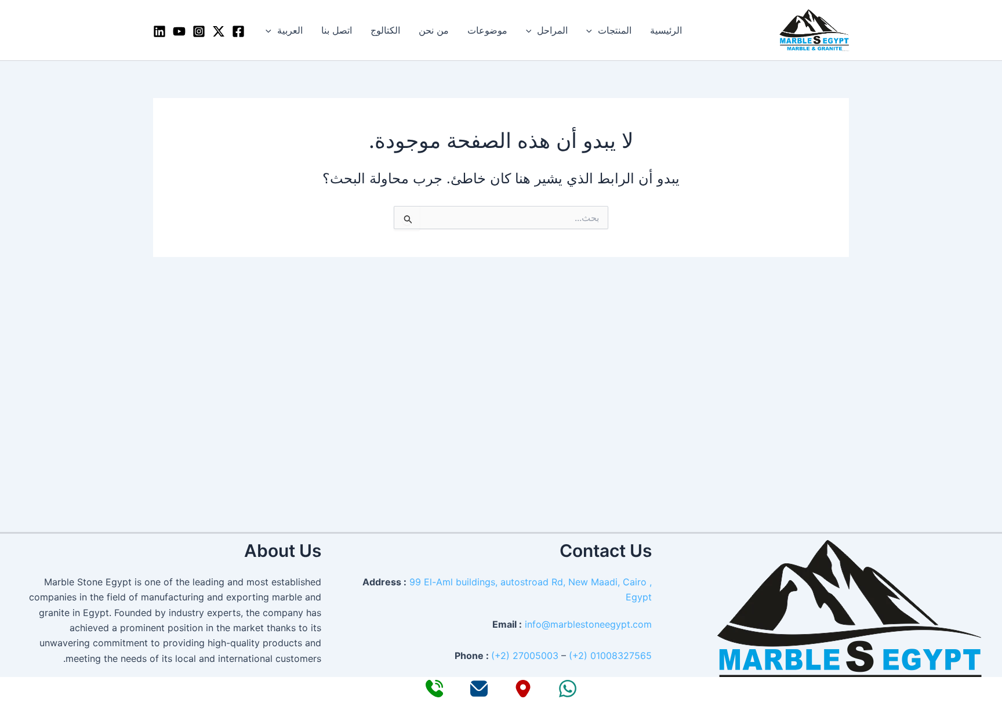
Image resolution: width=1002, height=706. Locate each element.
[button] (592, 30)
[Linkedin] (159, 31)
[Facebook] (238, 31)
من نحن (434, 30)
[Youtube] (179, 31)
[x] (218, 31)
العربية (290, 30)
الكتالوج (385, 30)
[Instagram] (199, 31)
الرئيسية (666, 30)
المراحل (552, 30)
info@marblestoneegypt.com (588, 624)
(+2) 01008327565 (610, 655)
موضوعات (487, 30)
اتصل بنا (336, 30)
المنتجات (614, 30)
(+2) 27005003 (524, 655)
